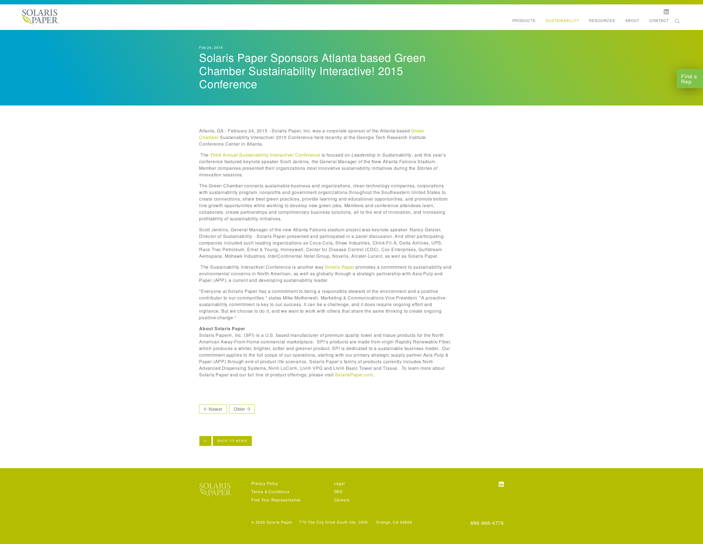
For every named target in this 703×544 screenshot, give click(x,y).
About (632, 20)
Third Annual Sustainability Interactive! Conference (265, 155)
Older (240, 409)
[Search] (677, 21)
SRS (338, 491)
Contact (659, 20)
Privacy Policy (264, 483)
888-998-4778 (487, 522)
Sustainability (562, 20)
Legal (339, 483)
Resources (602, 20)
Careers (342, 500)
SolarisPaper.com (354, 374)
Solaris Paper (339, 267)
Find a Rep (689, 78)
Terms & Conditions (270, 491)
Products (523, 20)
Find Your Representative (276, 500)
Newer (215, 409)
